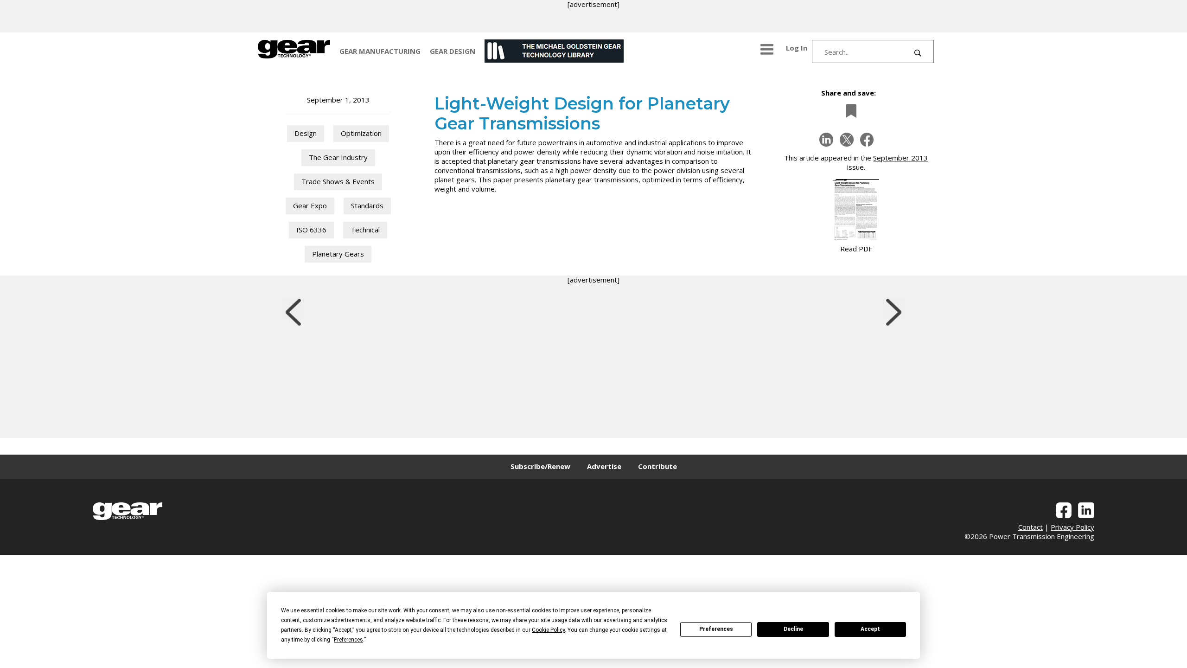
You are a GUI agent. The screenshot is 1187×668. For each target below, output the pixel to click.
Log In (796, 47)
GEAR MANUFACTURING (380, 51)
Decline (793, 629)
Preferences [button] (348, 639)
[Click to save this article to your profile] (848, 110)
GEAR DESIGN (452, 51)
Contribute (657, 466)
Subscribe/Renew (540, 466)
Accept (870, 629)
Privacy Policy (1072, 527)
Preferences (716, 629)
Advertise (604, 466)
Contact (1030, 527)
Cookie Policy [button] (548, 630)
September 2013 (900, 157)
